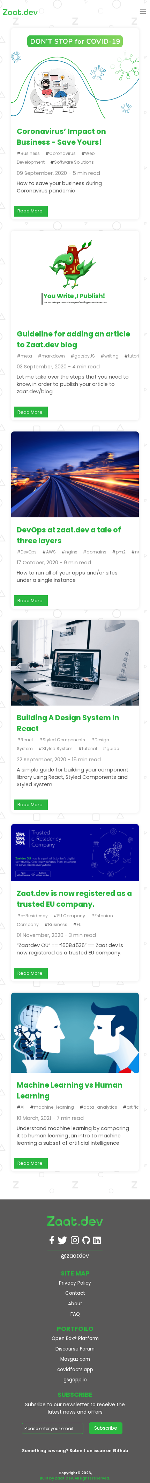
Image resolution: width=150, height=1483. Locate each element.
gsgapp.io (75, 1379)
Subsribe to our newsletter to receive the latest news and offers (75, 1408)
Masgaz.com (75, 1359)
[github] (86, 1241)
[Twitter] (62, 1241)
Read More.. (31, 211)
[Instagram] (75, 1241)
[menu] (142, 12)
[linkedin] (97, 1241)
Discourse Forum (75, 1349)
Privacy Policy (75, 1283)
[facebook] (51, 1241)
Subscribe (105, 1428)
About (75, 1303)
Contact (75, 1293)
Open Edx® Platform (75, 1338)
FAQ (75, 1314)
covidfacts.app (75, 1369)
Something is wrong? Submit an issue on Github (75, 1451)
